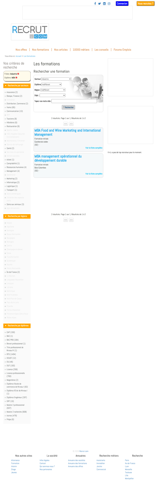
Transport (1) (12, 190)
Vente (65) (11, 107)
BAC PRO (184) (13, 339)
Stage (13, 469)
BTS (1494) (11, 354)
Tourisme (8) (12, 118)
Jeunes (14, 472)
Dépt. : (37, 95)
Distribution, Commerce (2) (17, 103)
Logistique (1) (12, 186)
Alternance (15, 460)
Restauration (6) (13, 126)
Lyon (127, 466)
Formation (15, 463)
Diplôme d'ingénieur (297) (17, 397)
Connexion (122, 3)
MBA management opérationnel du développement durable (58, 158)
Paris (127, 460)
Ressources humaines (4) (16, 167)
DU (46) (10, 361)
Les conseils (102, 50)
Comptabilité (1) (13, 163)
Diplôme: (38, 84)
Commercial (101, 469)
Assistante (101, 460)
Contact (43, 463)
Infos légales (44, 460)
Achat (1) (10, 159)
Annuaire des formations (77, 463)
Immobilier (101, 463)
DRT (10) (10, 401)
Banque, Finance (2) (14, 96)
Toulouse (128, 472)
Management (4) (13, 171)
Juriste (99, 466)
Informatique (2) (13, 182)
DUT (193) (11, 365)
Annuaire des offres (75, 466)
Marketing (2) (12, 178)
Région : (38, 90)
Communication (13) (15, 111)
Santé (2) (10, 148)
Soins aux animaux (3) (15, 204)
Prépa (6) (10, 419)
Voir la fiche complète (94, 147)
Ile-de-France (130, 463)
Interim (14, 466)
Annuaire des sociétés (76, 460)
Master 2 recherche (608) (17, 411)
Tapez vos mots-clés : (43, 101)
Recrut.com (83, 451)
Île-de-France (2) (13, 272)
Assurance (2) (12, 92)
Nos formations (40, 50)
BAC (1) (10, 336)
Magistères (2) (12, 380)
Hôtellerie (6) (12, 122)
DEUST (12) (11, 358)
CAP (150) (11, 332)
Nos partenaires (46, 469)
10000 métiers (81, 50)
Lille (126, 475)
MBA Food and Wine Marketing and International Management (68, 132)
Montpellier (129, 478)
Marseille (128, 469)
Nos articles (61, 50)
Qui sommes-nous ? (47, 466)
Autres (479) (12, 415)
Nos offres (21, 50)
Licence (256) (12, 369)
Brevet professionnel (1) (16, 343)
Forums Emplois (122, 50)
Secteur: (38, 79)
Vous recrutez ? (145, 3)
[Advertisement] (68, 196)
